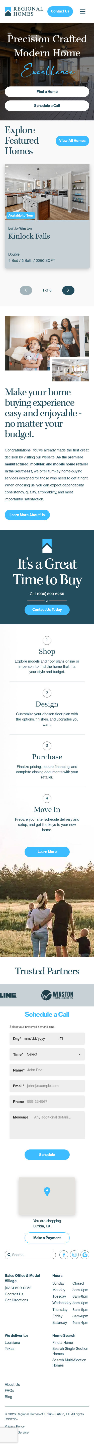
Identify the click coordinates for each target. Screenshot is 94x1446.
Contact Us (60, 11)
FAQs (9, 1390)
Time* (18, 1054)
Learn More (47, 851)
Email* (18, 1086)
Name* (19, 1070)
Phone (18, 1101)
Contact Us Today (47, 609)
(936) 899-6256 (50, 594)
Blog (8, 1397)
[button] (47, 1192)
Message (20, 1117)
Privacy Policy (15, 1426)
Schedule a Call (47, 105)
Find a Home (47, 91)
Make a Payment (47, 1238)
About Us (12, 1384)
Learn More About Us (27, 515)
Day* (17, 1038)
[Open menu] (82, 11)
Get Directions (16, 1300)
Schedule (47, 1154)
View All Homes (72, 140)
